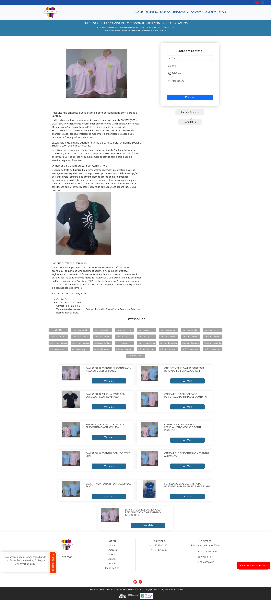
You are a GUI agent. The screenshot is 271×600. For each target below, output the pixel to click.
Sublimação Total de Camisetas (169, 349)
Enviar (191, 97)
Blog (222, 12)
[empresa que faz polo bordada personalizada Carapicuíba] (71, 430)
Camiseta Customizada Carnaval (59, 336)
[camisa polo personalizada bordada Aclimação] (149, 458)
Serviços (179, 12)
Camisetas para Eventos (147, 336)
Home (139, 12)
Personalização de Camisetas (213, 343)
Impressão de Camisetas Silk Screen (147, 343)
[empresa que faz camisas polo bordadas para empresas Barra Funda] (149, 489)
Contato (197, 12)
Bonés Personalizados (81, 330)
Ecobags (124, 343)
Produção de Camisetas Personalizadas (59, 349)
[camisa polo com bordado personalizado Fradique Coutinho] (149, 399)
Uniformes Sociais (135, 355)
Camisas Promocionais (169, 330)
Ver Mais (109, 380)
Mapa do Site (112, 568)
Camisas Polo (124, 330)
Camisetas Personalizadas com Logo (191, 336)
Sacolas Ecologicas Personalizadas (81, 349)
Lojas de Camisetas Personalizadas (169, 343)
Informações (53, 564)
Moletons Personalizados (191, 343)
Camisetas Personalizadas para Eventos (59, 343)
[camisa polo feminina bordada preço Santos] (71, 489)
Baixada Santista (190, 112)
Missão (165, 12)
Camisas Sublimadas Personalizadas (213, 330)
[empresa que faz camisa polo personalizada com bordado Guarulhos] (110, 515)
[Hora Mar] (50, 12)
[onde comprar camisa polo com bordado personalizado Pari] (149, 373)
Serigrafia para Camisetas (103, 349)
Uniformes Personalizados (213, 349)
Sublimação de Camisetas (125, 349)
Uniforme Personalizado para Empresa (191, 349)
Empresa (152, 12)
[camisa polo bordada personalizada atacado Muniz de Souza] (71, 373)
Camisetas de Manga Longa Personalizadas (103, 336)
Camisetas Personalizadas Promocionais (81, 343)
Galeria (210, 12)
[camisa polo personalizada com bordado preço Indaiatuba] (71, 399)
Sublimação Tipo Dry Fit (147, 349)
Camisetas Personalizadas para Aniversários (213, 336)
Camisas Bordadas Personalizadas (103, 330)
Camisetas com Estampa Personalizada (81, 336)
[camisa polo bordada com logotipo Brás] (71, 458)
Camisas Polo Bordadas (147, 330)
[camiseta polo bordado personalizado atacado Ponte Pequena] (149, 430)
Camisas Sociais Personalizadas (191, 330)
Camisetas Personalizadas (169, 336)
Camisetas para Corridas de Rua (125, 336)
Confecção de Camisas (103, 343)
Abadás (58, 330)
